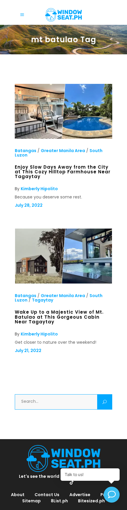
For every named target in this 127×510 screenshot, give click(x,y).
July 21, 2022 (28, 350)
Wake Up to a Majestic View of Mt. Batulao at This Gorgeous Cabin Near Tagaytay (59, 317)
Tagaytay (42, 300)
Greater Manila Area (63, 151)
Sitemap (31, 501)
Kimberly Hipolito (39, 189)
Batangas (25, 151)
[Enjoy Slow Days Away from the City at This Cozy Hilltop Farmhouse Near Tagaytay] (63, 137)
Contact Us (47, 495)
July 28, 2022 (29, 205)
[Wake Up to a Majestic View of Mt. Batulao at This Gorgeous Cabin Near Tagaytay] (63, 282)
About (18, 495)
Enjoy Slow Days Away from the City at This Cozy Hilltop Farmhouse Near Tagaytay (62, 172)
